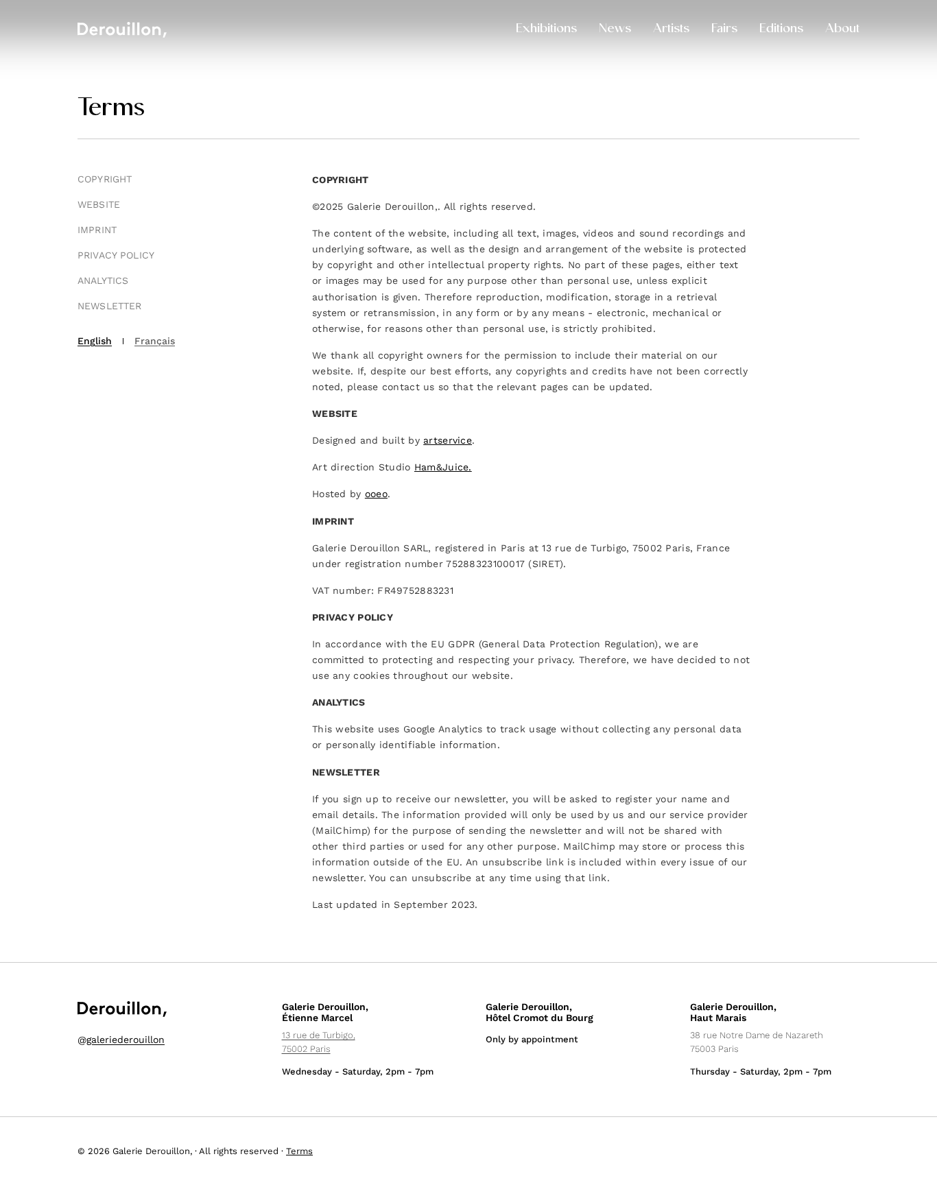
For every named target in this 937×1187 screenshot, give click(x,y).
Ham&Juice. (443, 466)
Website (99, 204)
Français (154, 340)
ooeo (376, 493)
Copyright (105, 178)
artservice (447, 440)
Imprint (97, 229)
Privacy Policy (116, 255)
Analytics (103, 280)
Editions (781, 29)
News (615, 29)
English (95, 340)
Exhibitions (546, 29)
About (842, 29)
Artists (671, 29)
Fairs (724, 29)
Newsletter (109, 305)
